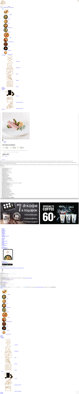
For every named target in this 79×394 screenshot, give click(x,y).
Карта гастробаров (4, 248)
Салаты (5, 142)
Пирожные (3, 244)
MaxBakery (3, 228)
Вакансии (3, 232)
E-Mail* (1, 280)
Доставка (3, 235)
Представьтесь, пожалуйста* (4, 273)
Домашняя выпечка (4, 243)
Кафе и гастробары (4, 247)
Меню (3, 8)
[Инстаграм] (2, 270)
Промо (3, 229)
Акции (3, 87)
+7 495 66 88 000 (11, 7)
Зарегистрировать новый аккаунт (9, 279)
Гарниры (3, 241)
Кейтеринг (3, 236)
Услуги (3, 89)
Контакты (3, 109)
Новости (3, 231)
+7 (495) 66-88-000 (2, 286)
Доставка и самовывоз (5, 262)
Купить (6, 156)
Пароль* (1, 281)
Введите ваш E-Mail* (3, 284)
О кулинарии (4, 233)
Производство (4, 230)
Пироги (3, 242)
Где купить (3, 159)
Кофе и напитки (4, 245)
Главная (5, 141)
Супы (3, 240)
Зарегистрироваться (5, 282)
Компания (2, 337)
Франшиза (3, 88)
